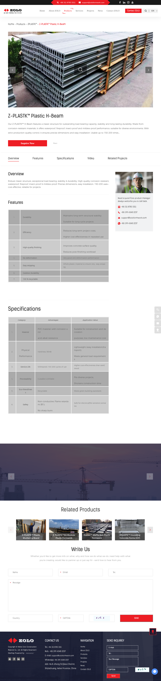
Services (83, 658)
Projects (83, 662)
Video (91, 158)
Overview (13, 158)
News (82, 666)
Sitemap (11, 653)
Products (20, 24)
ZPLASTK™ (32, 24)
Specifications (65, 158)
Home (11, 24)
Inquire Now (27, 143)
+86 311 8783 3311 (55, 647)
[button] (148, 70)
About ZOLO (84, 651)
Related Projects (117, 158)
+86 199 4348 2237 (129, 224)
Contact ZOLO (133, 11)
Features (38, 158)
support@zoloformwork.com (93, 3)
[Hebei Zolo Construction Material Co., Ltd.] (13, 11)
